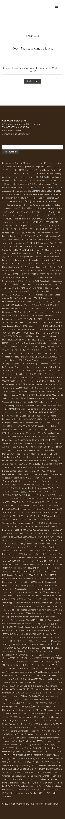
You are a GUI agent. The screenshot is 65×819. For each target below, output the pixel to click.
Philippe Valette (20, 793)
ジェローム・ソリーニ (25, 429)
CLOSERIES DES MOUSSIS (51, 658)
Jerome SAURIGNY (53, 564)
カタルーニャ (13, 595)
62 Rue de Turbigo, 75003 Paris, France (22, 124)
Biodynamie (13, 243)
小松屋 (55, 498)
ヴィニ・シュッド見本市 (29, 395)
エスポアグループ (41, 470)
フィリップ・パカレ (34, 236)
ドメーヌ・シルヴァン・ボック (22, 464)
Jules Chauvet (52, 606)
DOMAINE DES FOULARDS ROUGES (23, 647)
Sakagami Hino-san (52, 630)
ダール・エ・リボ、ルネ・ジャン (35, 720)
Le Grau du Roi (13, 703)
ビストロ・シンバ (52, 453)
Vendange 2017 (29, 765)
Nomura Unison (18, 187)
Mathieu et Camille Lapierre (20, 585)
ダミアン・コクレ (15, 789)
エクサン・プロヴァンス (33, 291)
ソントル (32, 212)
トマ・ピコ (44, 502)
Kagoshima (24, 277)
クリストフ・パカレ (17, 211)
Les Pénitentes (55, 281)
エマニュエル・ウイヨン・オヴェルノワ (24, 748)
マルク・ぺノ (41, 415)
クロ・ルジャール (50, 436)
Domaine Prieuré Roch (11, 783)
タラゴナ (30, 547)
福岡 (11, 267)
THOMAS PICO (50, 696)
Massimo (57, 755)
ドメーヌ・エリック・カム (20, 568)
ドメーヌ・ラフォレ (33, 436)
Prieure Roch (44, 422)
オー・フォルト (45, 498)
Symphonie (7, 281)
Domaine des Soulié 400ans (28, 402)
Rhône (19, 246)
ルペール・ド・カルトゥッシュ (45, 250)
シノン (33, 219)
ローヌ (5, 194)
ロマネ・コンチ (40, 668)
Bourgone (6, 422)
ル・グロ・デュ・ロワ (41, 333)
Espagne (24, 768)
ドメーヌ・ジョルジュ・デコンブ (22, 651)
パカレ (39, 551)
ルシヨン (22, 384)
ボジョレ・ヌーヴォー (39, 377)
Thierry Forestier (54, 710)
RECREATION (30, 288)
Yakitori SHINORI (53, 329)
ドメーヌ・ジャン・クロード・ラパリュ (44, 187)
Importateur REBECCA (48, 391)
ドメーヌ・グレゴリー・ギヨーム (17, 332)
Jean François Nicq (11, 720)
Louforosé (44, 243)
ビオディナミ (19, 543)
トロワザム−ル (46, 516)
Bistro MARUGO (21, 634)
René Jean (52, 405)
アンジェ (31, 689)
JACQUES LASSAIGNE (43, 484)
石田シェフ (42, 741)
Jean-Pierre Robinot (22, 523)
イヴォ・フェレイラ (37, 710)
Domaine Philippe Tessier (17, 575)
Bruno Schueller (55, 668)
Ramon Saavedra (32, 627)
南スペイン (7, 180)
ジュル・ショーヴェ (33, 665)
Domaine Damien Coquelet (20, 734)
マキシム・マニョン (15, 256)
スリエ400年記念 (16, 443)
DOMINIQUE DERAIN (11, 769)
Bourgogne (8, 319)
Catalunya (56, 419)
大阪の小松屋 (23, 474)
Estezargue (42, 488)
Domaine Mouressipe (27, 391)
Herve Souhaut (15, 194)
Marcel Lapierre (34, 367)
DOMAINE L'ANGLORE (49, 768)
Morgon (29, 298)
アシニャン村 (43, 578)
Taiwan (20, 436)
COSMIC (34, 322)
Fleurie (58, 429)
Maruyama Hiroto (38, 675)
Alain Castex (36, 751)
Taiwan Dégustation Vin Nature (35, 599)
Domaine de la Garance (12, 582)
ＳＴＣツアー (49, 308)
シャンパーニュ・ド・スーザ (32, 326)
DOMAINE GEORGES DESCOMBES (41, 356)
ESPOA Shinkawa (15, 305)
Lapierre (8, 613)
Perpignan (16, 765)
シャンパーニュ (51, 450)
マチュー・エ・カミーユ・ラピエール (27, 540)
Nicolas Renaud (50, 170)
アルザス (38, 298)
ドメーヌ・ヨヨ (55, 377)
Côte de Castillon (9, 744)
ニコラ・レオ (30, 215)
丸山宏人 (41, 329)
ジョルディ (19, 319)
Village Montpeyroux (17, 547)
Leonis (31, 606)
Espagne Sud (28, 415)
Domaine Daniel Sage (52, 765)
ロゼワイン (19, 288)
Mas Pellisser (18, 471)
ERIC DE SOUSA (40, 177)
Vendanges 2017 (16, 554)
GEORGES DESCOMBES (24, 536)
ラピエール (34, 340)
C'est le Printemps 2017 (40, 495)
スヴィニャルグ (40, 336)
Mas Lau (26, 370)
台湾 (10, 602)
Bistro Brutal (18, 201)
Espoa (57, 260)
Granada (43, 557)
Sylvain (13, 429)
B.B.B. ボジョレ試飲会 (44, 464)
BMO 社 (54, 343)
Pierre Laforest (17, 665)
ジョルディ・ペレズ (49, 481)
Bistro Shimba (53, 741)
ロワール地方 (16, 388)
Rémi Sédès (55, 305)
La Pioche (43, 509)
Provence (7, 675)
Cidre (35, 738)
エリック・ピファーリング (47, 692)
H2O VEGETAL (43, 460)
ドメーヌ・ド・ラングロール (38, 592)
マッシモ (21, 744)
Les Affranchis (50, 793)
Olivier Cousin (39, 616)
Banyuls (5, 484)
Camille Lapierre (18, 620)
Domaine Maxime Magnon (40, 609)
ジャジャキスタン (31, 274)
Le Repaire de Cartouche (34, 294)
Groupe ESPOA (24, 184)
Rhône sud (11, 166)
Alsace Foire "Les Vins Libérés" (41, 198)
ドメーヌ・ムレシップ (40, 457)
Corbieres (7, 523)
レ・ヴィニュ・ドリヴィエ (13, 526)
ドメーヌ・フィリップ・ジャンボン (43, 225)
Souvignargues (29, 741)
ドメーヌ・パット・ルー (18, 682)
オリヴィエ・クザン (41, 301)
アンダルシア (47, 613)
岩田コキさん (7, 433)
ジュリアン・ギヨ (32, 363)
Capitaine (54, 554)
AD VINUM (41, 561)
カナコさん (12, 343)
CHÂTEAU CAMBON (21, 602)
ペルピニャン (46, 627)
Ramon (16, 277)
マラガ (59, 696)
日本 (49, 772)
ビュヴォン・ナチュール (19, 679)
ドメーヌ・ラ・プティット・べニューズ (21, 641)
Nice (53, 460)
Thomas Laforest (20, 644)
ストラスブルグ (8, 686)
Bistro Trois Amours (27, 343)
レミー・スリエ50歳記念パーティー (39, 246)
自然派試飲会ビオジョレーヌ (40, 419)
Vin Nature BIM (19, 689)
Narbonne (31, 450)
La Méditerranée (36, 644)
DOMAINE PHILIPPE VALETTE (45, 222)
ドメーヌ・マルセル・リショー (47, 734)
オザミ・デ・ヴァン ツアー (48, 219)
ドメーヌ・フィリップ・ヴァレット (40, 443)
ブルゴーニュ (19, 180)
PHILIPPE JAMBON (40, 602)
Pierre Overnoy (22, 270)
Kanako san (24, 717)
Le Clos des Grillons (46, 529)
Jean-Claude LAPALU (37, 180)
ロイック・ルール (16, 592)
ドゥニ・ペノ (13, 225)
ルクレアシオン (32, 478)
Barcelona (58, 505)
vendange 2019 (24, 191)
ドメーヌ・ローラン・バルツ (14, 713)
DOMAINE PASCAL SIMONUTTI (16, 339)
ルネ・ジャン (19, 654)
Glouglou (44, 281)
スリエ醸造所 (7, 634)
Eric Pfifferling (49, 661)
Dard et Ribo (38, 564)
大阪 (22, 703)
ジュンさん (42, 433)
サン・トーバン (52, 789)
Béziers (46, 634)
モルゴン (6, 519)
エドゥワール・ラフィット (36, 319)
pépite (21, 243)
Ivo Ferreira (27, 737)
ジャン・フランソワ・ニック (36, 305)
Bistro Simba (45, 395)
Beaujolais (31, 201)
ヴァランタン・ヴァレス (20, 312)
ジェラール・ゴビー (44, 215)
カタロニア (52, 575)
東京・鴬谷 (19, 357)
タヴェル (9, 571)
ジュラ (34, 184)
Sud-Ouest (35, 595)
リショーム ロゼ (20, 267)
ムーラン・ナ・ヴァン (14, 291)
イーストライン (43, 201)
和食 (34, 568)
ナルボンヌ (46, 346)
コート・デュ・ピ (38, 163)
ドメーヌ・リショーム (37, 588)
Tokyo (5, 225)
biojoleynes (18, 239)
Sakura (32, 270)
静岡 (22, 630)
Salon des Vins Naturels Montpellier (43, 672)
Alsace (35, 502)
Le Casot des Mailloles (24, 637)
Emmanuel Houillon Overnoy (49, 173)
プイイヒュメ (31, 433)
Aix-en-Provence (17, 298)
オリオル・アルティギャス (33, 467)
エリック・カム (26, 699)
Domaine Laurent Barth (12, 236)
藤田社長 (24, 398)
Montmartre (21, 609)
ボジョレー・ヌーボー (26, 561)
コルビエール (40, 786)
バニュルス (22, 512)
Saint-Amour (29, 554)
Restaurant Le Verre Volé (27, 498)
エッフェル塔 (16, 738)
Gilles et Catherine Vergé (32, 696)
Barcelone (47, 370)
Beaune (5, 377)
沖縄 (33, 505)
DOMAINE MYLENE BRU (19, 250)
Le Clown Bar (16, 741)
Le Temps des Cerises (33, 194)
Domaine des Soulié (28, 488)
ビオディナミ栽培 (10, 284)
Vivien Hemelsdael (49, 779)
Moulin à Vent (49, 550)
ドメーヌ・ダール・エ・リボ (22, 350)
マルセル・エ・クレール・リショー (36, 388)
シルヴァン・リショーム (53, 783)
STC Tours (7, 436)
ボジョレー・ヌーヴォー (40, 263)
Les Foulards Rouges (34, 630)
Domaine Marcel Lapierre (15, 710)
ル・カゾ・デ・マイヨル (29, 481)
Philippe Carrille (54, 177)
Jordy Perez (7, 537)
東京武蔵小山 (21, 755)
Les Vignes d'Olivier (22, 571)
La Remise (47, 748)
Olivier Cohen (32, 557)
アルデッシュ (11, 606)
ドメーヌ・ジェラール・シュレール (43, 512)
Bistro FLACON (35, 491)
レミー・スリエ (30, 582)
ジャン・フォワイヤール (33, 308)
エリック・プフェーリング (50, 322)
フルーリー (34, 769)
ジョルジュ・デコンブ (34, 256)
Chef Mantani (48, 208)
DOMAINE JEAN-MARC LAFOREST (32, 519)
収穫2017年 (31, 208)
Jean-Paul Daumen (34, 170)
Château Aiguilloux (38, 277)
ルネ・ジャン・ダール (52, 298)
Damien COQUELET (10, 509)
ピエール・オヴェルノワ (32, 783)
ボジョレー (33, 793)
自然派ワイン (52, 706)
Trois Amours (34, 205)
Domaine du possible (17, 205)
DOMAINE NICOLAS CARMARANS (17, 301)
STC (40, 793)
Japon (14, 474)
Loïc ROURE (24, 595)
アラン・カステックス (40, 533)
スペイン (32, 446)
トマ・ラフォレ (45, 478)
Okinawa (6, 312)
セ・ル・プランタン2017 (41, 523)
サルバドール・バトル (46, 568)
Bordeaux (34, 412)
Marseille (40, 288)
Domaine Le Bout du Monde (16, 163)
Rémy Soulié (8, 529)
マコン (7, 388)
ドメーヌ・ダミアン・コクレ (42, 703)
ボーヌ (14, 519)
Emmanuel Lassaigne (27, 730)
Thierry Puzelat (31, 360)
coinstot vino (52, 232)
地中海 (12, 408)
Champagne (56, 717)
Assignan (52, 509)
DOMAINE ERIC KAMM (12, 578)
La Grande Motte (49, 571)
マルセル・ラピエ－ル (39, 716)
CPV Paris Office (55, 488)
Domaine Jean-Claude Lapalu (46, 190)
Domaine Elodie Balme (47, 426)
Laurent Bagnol (47, 205)
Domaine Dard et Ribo (51, 363)
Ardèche (49, 585)
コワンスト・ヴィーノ (41, 623)
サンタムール (22, 447)
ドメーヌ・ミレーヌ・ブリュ (39, 762)
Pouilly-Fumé (32, 509)
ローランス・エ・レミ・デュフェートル (17, 177)
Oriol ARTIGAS (48, 723)
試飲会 (29, 706)
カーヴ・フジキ (42, 270)
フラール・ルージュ (44, 350)
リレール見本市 (9, 561)
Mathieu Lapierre (24, 685)
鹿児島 (47, 526)
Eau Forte (51, 336)
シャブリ (39, 450)
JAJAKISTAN (10, 467)
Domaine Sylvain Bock (39, 353)
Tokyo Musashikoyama (20, 751)
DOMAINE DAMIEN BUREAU (25, 329)
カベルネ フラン (19, 706)
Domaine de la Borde (24, 409)
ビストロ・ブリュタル (35, 654)
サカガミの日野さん (41, 686)
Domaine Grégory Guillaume (18, 623)
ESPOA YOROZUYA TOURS (17, 495)
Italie (14, 447)
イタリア (6, 737)
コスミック (15, 550)
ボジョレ (36, 571)
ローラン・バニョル (27, 173)
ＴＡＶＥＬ (40, 606)
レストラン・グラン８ (21, 675)
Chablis (11, 270)
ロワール (57, 516)
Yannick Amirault (35, 384)
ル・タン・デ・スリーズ (34, 789)
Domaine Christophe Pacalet (16, 453)
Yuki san (12, 724)
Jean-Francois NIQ (10, 326)
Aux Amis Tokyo (9, 191)
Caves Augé (13, 440)
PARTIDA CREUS (9, 786)
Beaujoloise (7, 654)
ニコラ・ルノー (17, 484)
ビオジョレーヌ (43, 343)
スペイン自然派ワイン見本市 (30, 166)
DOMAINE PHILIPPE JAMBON (39, 620)
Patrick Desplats (17, 477)
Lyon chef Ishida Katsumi (42, 260)
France (22, 557)
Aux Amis (33, 682)
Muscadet (29, 484)
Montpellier (37, 453)
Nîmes (5, 440)
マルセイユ (49, 291)
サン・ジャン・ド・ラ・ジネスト (26, 281)
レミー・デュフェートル (16, 762)
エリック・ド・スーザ (30, 516)
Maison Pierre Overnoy (49, 738)
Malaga (23, 509)
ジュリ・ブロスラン (20, 353)
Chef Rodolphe (34, 661)
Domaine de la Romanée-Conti (25, 422)
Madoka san (52, 277)
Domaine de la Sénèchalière (34, 439)
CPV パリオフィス (44, 651)
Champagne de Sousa (36, 232)
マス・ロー (43, 360)
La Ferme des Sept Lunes (13, 367)
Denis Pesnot (55, 578)
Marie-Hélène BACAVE (24, 668)
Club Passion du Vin (53, 236)
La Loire (51, 295)
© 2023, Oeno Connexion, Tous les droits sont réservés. (31, 803)
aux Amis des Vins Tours (13, 672)
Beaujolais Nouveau (19, 377)
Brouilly (40, 582)
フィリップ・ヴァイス (11, 491)
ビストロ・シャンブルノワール (17, 533)
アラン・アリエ (42, 758)
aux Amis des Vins (21, 457)
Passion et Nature (49, 402)
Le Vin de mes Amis (34, 526)
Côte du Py (30, 758)
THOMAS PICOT (9, 505)
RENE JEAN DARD (42, 699)
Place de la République (12, 308)
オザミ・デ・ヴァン (51, 229)
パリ (20, 426)
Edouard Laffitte (24, 336)
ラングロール (17, 273)
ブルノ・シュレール (38, 575)
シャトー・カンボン (10, 699)
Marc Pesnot (46, 647)
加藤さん (24, 491)
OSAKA (5, 429)
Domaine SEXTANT (42, 776)
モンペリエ (30, 692)
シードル (53, 526)
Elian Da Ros (56, 682)
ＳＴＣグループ (24, 505)
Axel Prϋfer (42, 731)
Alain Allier (22, 588)
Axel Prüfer (11, 184)
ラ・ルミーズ (44, 640)
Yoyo (36, 409)
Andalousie (13, 564)
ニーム (55, 665)
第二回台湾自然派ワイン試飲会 (39, 755)
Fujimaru (52, 731)
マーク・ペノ (45, 713)
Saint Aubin (7, 239)
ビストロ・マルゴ (32, 243)
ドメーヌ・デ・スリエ (45, 429)
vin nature (41, 689)
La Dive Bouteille (55, 557)
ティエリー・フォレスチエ (21, 222)
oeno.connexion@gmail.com (16, 133)
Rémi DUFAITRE (30, 426)
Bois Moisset (23, 606)
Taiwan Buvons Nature (39, 267)
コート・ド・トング (31, 779)
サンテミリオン (35, 634)
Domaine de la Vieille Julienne (22, 460)
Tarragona (23, 284)
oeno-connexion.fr (11, 130)
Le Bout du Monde (19, 419)
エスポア (30, 744)
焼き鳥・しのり (34, 613)
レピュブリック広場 (36, 284)
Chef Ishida (47, 665)
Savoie (40, 765)
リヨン (5, 568)
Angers (23, 225)
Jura (59, 533)
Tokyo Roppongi (45, 184)
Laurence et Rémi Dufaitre (17, 374)
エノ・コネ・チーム (20, 412)
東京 (39, 208)
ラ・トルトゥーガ (20, 613)
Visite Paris (29, 239)
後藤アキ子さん (21, 530)
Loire (13, 401)
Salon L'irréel (8, 668)
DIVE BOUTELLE (19, 450)
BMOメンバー (39, 706)
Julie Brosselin (49, 540)
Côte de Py (16, 416)
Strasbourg (7, 457)
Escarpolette (32, 713)
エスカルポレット (39, 679)
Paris (54, 346)
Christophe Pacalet (19, 260)
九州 (58, 751)
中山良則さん (36, 370)
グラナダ (21, 208)
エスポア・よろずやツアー (45, 537)
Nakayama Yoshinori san (39, 474)
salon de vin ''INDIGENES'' (49, 380)
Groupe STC (39, 585)
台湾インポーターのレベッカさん (32, 405)
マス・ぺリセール (42, 398)
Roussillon (19, 433)
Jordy (27, 703)
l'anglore (12, 730)
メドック (28, 502)
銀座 (52, 623)
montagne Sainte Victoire (13, 758)
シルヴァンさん (18, 693)
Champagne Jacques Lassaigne (17, 775)
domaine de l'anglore (24, 616)
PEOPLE (32, 529)
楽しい (50, 519)
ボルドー (44, 339)
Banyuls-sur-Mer (25, 786)
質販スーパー (11, 426)
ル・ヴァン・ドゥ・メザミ (28, 724)
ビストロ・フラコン (28, 550)
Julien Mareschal (30, 578)
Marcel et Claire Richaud (35, 772)
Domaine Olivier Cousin (45, 547)
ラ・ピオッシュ (44, 682)
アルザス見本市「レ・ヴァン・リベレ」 (18, 381)
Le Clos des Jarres (39, 312)
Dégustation (41, 744)
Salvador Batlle (25, 564)
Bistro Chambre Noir (34, 543)
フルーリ (55, 772)
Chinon (47, 543)
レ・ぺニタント (48, 751)
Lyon (14, 436)
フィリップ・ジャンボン (28, 658)
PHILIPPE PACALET (11, 294)
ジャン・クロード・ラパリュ (43, 374)
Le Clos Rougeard (10, 384)
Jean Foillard (49, 367)
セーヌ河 (13, 391)
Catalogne (54, 502)
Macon (54, 641)
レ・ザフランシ (15, 779)
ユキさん (53, 533)
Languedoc (54, 319)
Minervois (49, 315)
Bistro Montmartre (44, 505)
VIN (18, 467)
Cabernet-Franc (43, 554)
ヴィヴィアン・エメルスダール (15, 661)
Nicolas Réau (53, 433)
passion (29, 470)
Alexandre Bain (22, 218)
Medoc (31, 398)
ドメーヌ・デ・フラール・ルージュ (32, 727)
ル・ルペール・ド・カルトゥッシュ (30, 315)
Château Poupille (9, 405)
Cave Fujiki (58, 523)
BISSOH (22, 170)
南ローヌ (56, 394)
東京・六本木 (11, 208)
